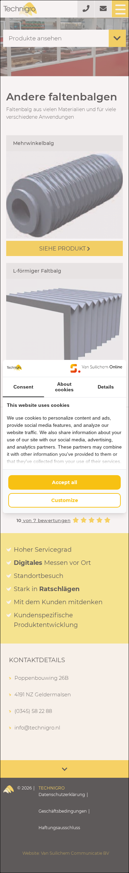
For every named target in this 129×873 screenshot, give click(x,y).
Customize (64, 500)
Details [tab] (106, 387)
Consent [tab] (23, 387)
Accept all (64, 482)
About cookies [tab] (64, 386)
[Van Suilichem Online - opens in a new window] (96, 368)
